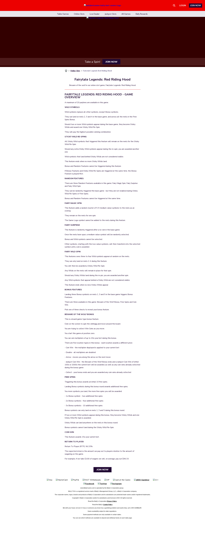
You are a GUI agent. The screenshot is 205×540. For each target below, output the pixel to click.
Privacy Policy (112, 501)
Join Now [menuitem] (195, 5)
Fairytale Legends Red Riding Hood (97, 71)
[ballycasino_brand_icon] (102, 5)
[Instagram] (116, 483)
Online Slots (75, 71)
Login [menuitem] (182, 5)
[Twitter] (102, 483)
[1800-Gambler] (141, 480)
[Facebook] (88, 483)
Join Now (111, 61)
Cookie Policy (107, 504)
